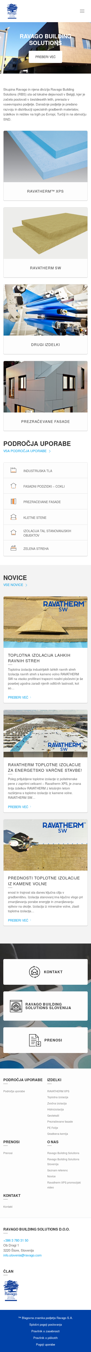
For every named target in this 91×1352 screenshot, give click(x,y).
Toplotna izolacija (57, 1097)
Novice (51, 1176)
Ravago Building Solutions (63, 1153)
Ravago (11, 1290)
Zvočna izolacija (57, 1103)
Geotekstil (53, 1115)
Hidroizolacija (55, 1109)
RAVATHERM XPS (58, 1091)
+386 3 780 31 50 (15, 1240)
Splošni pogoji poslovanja (45, 1324)
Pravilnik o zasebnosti (45, 1331)
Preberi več (45, 57)
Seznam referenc (57, 1170)
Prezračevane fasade (60, 1121)
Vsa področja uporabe (25, 450)
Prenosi (8, 1153)
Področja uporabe (14, 1091)
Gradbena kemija (57, 1133)
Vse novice (13, 584)
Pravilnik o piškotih (45, 1338)
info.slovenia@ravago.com (22, 1255)
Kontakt (7, 1206)
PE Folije (52, 1127)
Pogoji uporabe (45, 1344)
